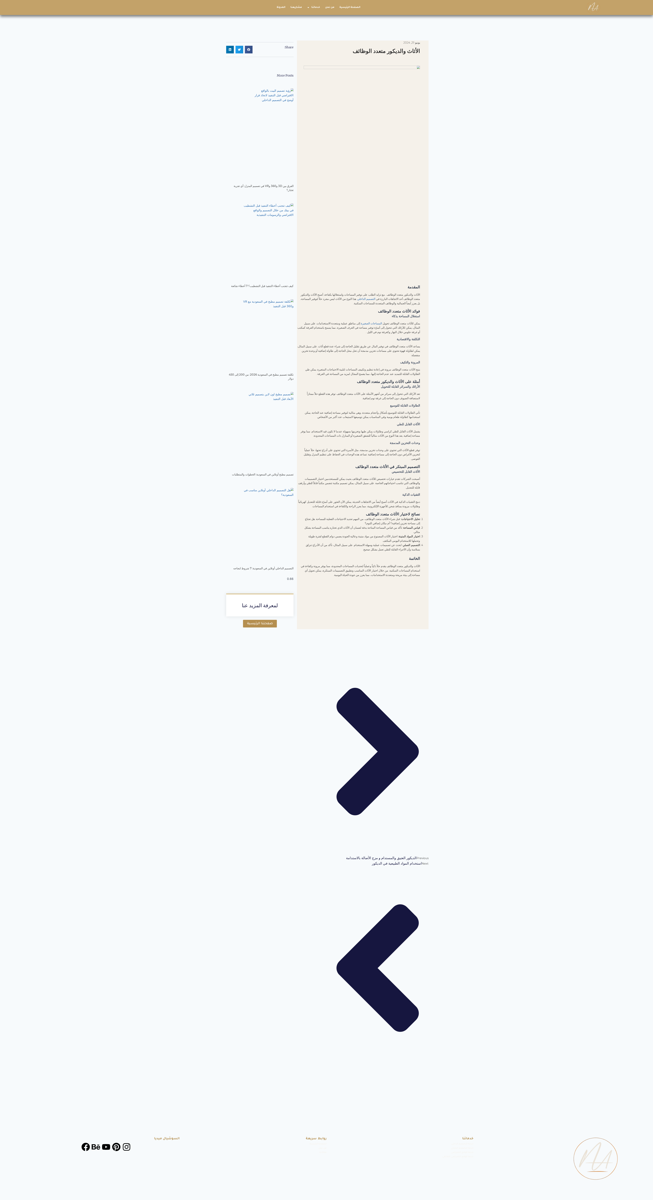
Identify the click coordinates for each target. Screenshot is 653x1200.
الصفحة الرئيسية (349, 7)
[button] (249, 49)
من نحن (329, 7)
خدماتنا (315, 7)
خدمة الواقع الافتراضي (462, 1152)
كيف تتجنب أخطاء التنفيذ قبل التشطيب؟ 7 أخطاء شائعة (262, 286)
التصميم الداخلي (366, 299)
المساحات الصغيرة (371, 323)
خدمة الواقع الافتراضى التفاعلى (457, 1156)
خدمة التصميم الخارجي (462, 1148)
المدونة (281, 7)
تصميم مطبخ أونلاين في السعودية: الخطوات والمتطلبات (263, 474)
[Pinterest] (116, 1147)
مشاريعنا (296, 7)
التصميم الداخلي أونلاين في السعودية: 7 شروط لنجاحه (263, 568)
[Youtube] (106, 1147)
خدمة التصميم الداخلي (462, 1144)
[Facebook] (85, 1147)
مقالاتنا (322, 1152)
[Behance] (96, 1147)
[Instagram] (126, 1147)
